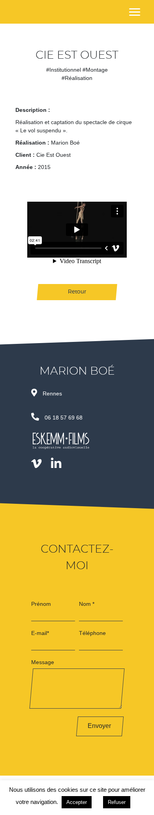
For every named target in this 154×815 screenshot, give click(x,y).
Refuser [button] (117, 802)
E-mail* (40, 633)
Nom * (86, 604)
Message (42, 662)
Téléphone (92, 633)
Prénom (41, 604)
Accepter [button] (76, 802)
